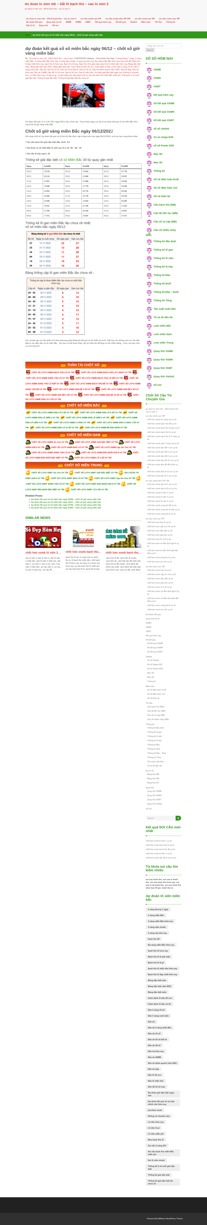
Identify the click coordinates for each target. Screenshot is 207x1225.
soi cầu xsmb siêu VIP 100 (117, 18)
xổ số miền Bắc (48, 122)
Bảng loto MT (153, 783)
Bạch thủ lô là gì (71, 64)
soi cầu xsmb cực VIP (90, 18)
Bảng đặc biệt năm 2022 (41, 67)
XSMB (68, 22)
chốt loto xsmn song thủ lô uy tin (161, 605)
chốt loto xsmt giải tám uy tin (159, 535)
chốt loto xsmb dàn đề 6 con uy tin (162, 452)
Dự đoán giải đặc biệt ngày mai (108, 72)
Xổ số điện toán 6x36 (166, 179)
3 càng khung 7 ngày (124, 58)
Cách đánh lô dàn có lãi (105, 67)
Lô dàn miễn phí (64, 75)
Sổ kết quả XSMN (163, 111)
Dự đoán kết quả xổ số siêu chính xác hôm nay (161, 1102)
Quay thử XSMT (162, 368)
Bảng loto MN (153, 778)
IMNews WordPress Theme (170, 1218)
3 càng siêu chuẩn (67, 61)
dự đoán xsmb (155, 1110)
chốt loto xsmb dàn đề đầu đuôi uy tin (162, 465)
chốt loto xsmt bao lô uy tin (159, 522)
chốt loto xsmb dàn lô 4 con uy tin (162, 476)
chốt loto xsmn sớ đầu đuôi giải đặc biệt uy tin (163, 599)
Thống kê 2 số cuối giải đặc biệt (161, 1167)
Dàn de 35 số (85, 69)
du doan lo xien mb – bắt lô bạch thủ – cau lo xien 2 (66, 4)
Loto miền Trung (163, 342)
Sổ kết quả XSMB (163, 103)
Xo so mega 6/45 (163, 137)
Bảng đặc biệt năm (157, 980)
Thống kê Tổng (162, 300)
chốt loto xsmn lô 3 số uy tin (159, 587)
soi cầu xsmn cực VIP (169, 18)
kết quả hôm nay (163, 94)
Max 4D (157, 162)
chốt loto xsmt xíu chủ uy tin (159, 561)
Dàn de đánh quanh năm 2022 (106, 69)
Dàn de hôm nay (156, 1051)
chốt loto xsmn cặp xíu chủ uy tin (161, 574)
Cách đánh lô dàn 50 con (82, 67)
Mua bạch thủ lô (80, 75)
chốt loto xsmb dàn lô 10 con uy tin (162, 471)
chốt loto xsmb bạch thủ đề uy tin (123, 552)
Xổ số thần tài (161, 196)
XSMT (88, 22)
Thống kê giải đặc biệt (47, 78)
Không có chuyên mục (159, 1116)
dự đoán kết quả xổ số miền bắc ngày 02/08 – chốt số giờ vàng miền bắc (66, 499)
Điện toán (146, 22)
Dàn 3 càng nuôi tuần (158, 1016)
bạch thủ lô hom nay (54, 64)
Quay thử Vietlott (163, 376)
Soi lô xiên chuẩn (156, 1160)
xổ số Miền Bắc (70, 160)
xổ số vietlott (161, 128)
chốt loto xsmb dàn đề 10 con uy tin (163, 460)
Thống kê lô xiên (163, 258)
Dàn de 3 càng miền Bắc (159, 1027)
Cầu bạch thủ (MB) (164, 204)
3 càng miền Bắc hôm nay (46, 61)
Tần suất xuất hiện (164, 308)
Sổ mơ (55, 25)
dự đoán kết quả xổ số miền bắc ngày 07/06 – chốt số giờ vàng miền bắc (66, 505)
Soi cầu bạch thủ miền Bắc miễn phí (105, 75)
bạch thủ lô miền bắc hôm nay (113, 64)
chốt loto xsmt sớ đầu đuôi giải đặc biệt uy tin (162, 551)
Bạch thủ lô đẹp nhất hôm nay (162, 974)
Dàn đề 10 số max (56, 72)
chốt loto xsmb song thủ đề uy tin (162, 505)
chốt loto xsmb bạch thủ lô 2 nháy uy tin (163, 437)
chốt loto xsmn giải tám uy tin (160, 583)
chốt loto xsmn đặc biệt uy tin (160, 578)
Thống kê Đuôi (162, 283)
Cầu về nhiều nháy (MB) (158, 719)
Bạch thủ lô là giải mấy (89, 64)
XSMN (78, 22)
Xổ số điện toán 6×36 (156, 690)
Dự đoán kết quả (34, 22)
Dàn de (43, 69)
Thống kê (170, 22)
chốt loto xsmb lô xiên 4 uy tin (160, 501)
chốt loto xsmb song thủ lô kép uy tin (163, 509)
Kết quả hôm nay (103, 22)
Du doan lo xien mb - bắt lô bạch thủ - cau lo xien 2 (52, 58)
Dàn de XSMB (40, 72)
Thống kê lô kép (163, 266)
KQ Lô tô (30, 25)
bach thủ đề (126, 61)
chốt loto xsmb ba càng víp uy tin (161, 419)
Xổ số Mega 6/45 (154, 664)
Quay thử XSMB (163, 351)
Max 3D (157, 154)
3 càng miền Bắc (156, 915)
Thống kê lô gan (163, 249)
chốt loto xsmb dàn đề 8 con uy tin (162, 456)
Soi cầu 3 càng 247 (157, 1145)
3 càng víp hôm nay (85, 61)
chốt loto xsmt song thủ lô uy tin (161, 557)
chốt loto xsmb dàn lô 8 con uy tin (162, 488)
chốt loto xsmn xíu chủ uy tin (159, 609)
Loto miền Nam (162, 334)
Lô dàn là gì (51, 75)
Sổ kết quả (121, 22)
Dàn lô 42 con (71, 72)
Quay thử (43, 25)
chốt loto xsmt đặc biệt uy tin (159, 531)
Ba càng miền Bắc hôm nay (107, 61)
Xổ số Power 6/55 (155, 668)
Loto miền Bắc (162, 325)
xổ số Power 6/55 (163, 145)
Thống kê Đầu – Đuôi (166, 292)
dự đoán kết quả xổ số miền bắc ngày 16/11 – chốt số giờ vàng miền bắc (66, 502)
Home (28, 35)
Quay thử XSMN (163, 359)
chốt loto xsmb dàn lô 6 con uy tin (162, 484)
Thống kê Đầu (161, 275)
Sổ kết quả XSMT (163, 120)
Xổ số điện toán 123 (165, 187)
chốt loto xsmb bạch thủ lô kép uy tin (163, 428)
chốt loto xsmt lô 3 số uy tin (159, 539)
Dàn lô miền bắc (86, 72)
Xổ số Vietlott (153, 660)
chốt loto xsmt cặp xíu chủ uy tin (161, 526)
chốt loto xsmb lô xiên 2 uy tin (43, 552)
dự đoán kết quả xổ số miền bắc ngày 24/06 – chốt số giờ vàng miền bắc (66, 508)
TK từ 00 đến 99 (162, 317)
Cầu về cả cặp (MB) (165, 221)
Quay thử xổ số (53, 22)
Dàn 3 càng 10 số (125, 67)
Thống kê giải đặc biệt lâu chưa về (73, 78)
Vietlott (133, 22)
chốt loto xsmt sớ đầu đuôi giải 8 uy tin (163, 544)
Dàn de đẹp (126, 69)
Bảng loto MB (153, 774)
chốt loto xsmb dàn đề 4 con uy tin (162, 447)
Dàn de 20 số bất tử (69, 69)
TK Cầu (158, 22)
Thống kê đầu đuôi (164, 241)
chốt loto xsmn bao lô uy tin (159, 570)
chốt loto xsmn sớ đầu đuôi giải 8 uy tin (163, 592)
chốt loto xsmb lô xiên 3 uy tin (160, 497)
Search (150, 50)
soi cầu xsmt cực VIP (145, 18)
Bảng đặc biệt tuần (61, 67)
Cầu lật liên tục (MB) (165, 213)
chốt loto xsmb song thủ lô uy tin (161, 514)
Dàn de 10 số (53, 69)
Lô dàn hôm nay (37, 75)
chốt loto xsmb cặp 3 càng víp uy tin (163, 443)
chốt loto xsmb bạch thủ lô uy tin (83, 551)
